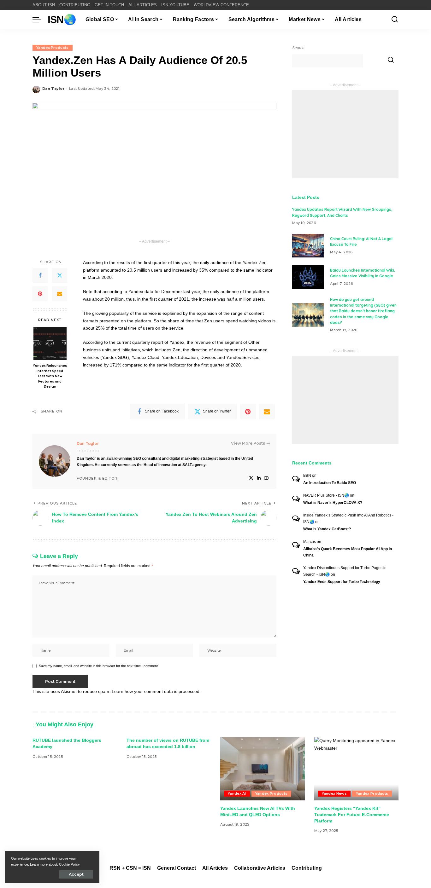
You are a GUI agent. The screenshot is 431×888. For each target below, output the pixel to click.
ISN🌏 (62, 19)
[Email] (59, 293)
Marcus (309, 541)
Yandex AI (237, 793)
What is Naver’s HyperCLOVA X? (332, 502)
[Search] (395, 19)
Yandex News (334, 793)
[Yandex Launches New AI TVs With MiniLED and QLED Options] (262, 768)
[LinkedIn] (259, 478)
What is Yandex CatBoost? (327, 529)
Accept (76, 874)
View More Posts (248, 443)
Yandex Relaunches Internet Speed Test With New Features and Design (50, 376)
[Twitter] (59, 275)
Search (298, 48)
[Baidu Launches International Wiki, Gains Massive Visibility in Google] (308, 277)
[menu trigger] (40, 19)
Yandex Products (52, 47)
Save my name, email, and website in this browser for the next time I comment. (99, 666)
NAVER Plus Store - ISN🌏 (326, 495)
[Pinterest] (40, 293)
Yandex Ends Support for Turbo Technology (341, 582)
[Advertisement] (345, 134)
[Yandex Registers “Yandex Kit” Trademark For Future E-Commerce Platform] (356, 768)
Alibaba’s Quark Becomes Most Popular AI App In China (347, 552)
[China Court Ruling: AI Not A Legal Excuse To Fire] (308, 245)
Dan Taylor (53, 88)
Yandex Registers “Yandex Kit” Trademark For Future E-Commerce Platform (351, 815)
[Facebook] (40, 275)
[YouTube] (266, 478)
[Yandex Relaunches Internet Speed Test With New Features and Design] (50, 343)
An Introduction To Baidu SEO (329, 483)
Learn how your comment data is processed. (156, 691)
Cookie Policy (69, 864)
